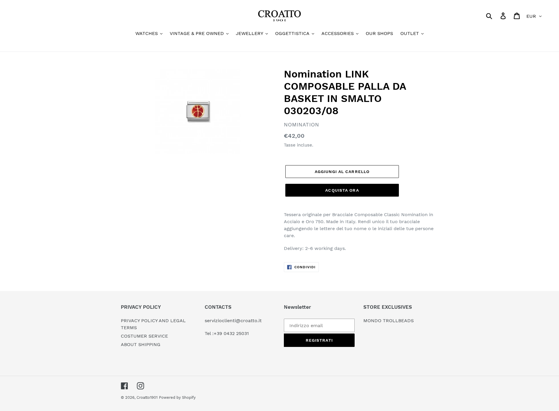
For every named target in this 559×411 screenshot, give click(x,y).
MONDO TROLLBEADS (388, 320)
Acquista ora (342, 190)
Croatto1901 (147, 397)
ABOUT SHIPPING (140, 344)
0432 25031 (236, 333)
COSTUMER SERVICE (144, 336)
